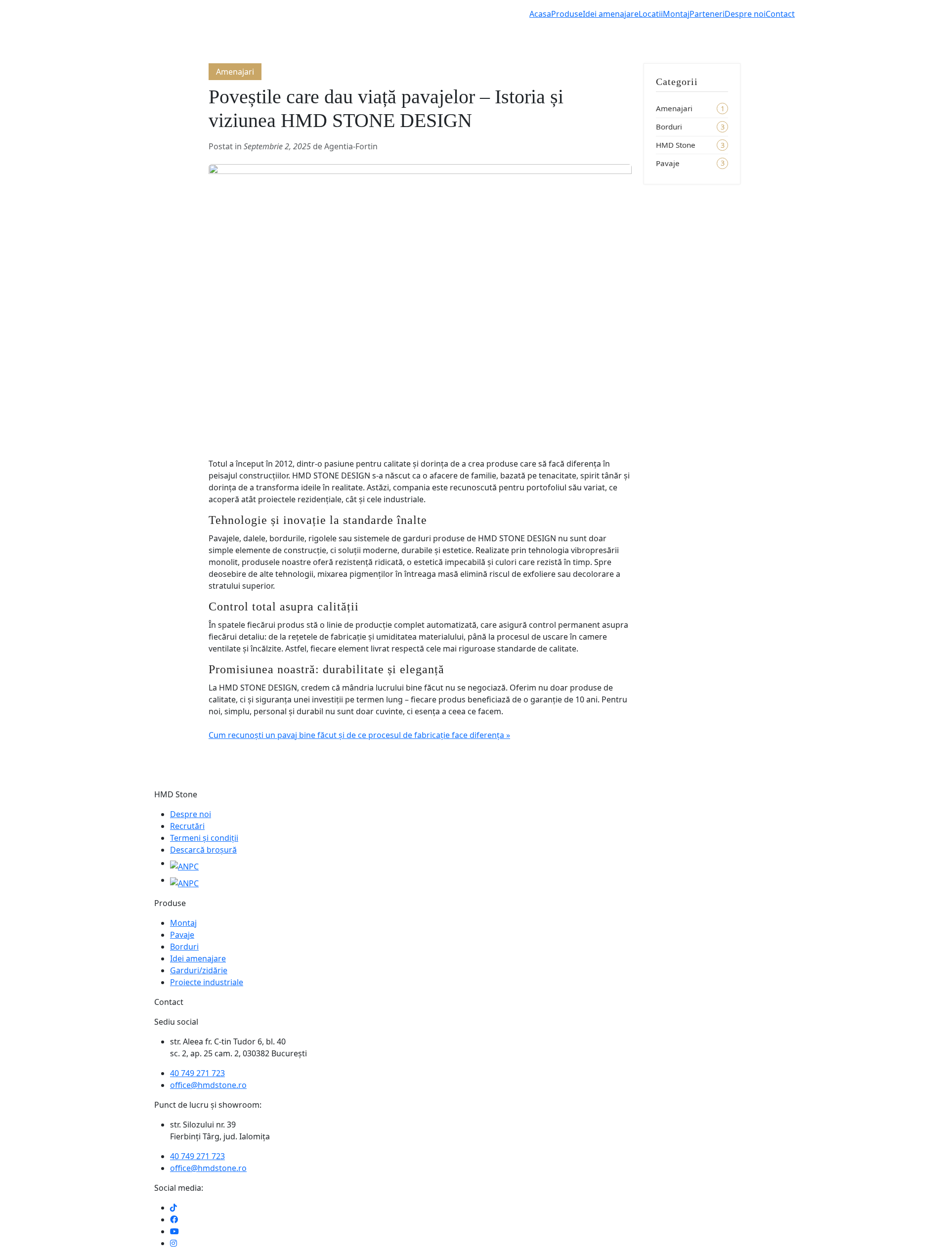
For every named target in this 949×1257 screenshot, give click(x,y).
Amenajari (674, 108)
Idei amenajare (611, 13)
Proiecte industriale (206, 982)
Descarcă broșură (203, 849)
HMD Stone (675, 145)
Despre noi (745, 13)
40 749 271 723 (197, 1073)
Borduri (669, 126)
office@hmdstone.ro (208, 1085)
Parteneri (707, 13)
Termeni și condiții (204, 837)
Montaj (676, 13)
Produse (567, 13)
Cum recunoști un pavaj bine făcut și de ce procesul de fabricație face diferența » (359, 735)
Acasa (540, 13)
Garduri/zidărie (198, 970)
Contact (780, 13)
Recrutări (187, 826)
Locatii (651, 13)
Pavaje (668, 163)
